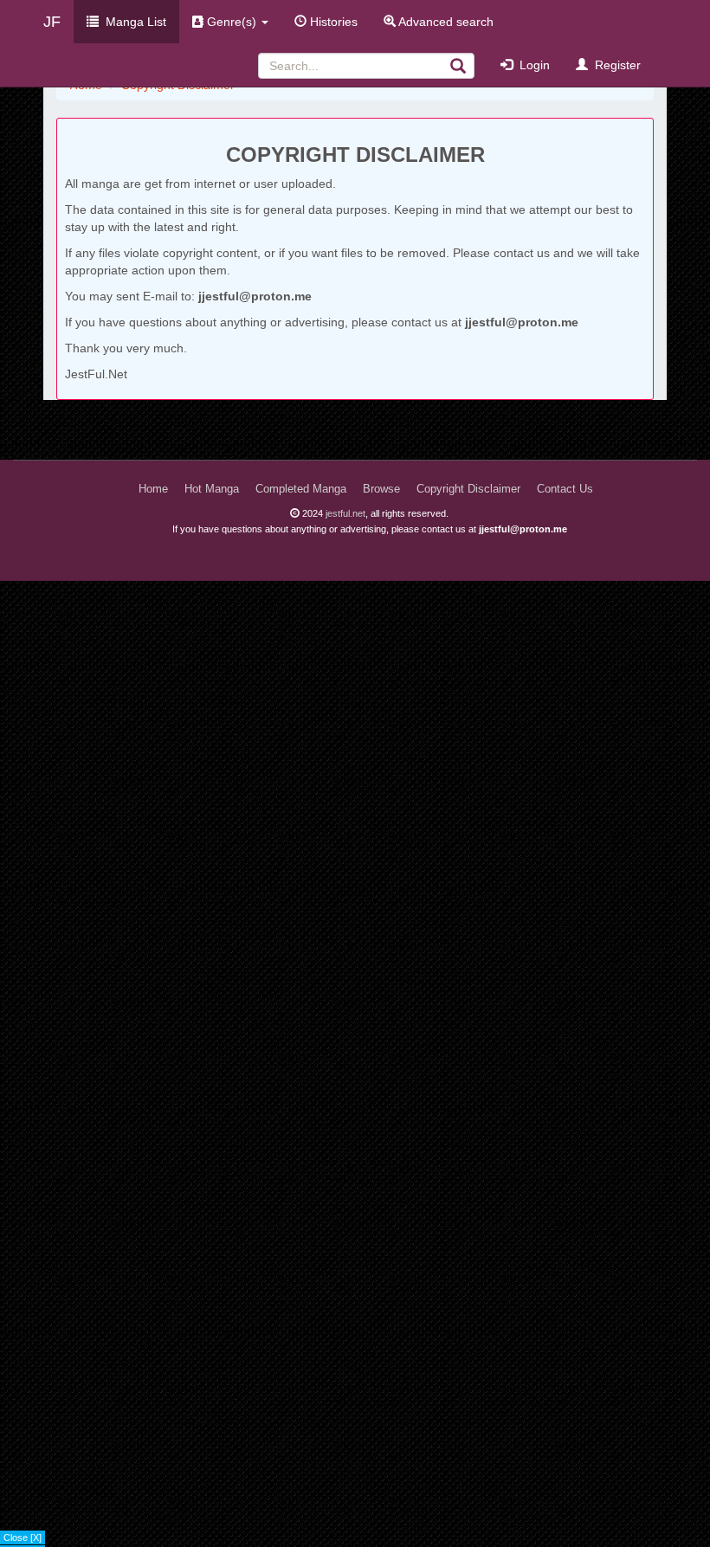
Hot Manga (211, 489)
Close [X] (22, 1537)
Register (614, 65)
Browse (381, 489)
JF (52, 21)
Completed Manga (300, 489)
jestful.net (345, 513)
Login (531, 65)
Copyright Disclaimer (468, 489)
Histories (332, 22)
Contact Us (565, 489)
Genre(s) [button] (231, 22)
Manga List (132, 22)
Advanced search (445, 22)
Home (153, 489)
